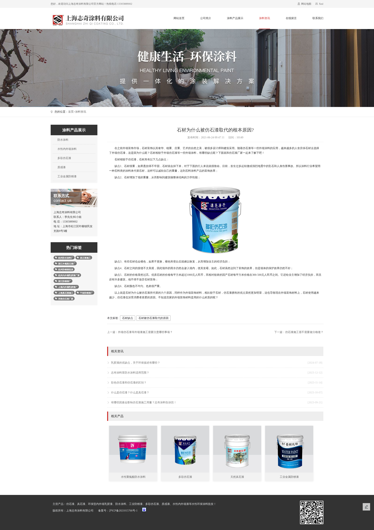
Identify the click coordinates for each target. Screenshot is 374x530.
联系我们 (317, 18)
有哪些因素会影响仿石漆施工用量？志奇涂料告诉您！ (216, 402)
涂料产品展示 (235, 18)
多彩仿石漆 (64, 158)
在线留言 (291, 18)
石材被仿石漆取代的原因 (153, 318)
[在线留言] (366, 507)
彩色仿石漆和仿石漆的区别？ (216, 382)
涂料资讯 (264, 18)
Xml (321, 3)
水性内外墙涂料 (67, 149)
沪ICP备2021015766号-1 (123, 510)
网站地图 (306, 3)
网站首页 (179, 18)
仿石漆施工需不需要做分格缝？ (304, 332)
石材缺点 (127, 318)
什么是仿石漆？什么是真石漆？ (216, 392)
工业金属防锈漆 (67, 176)
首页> (71, 111)
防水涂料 (62, 139)
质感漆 (61, 167)
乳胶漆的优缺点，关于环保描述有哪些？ (216, 362)
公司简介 (205, 18)
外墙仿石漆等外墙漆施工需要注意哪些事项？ (145, 332)
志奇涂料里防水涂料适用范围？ (216, 372)
